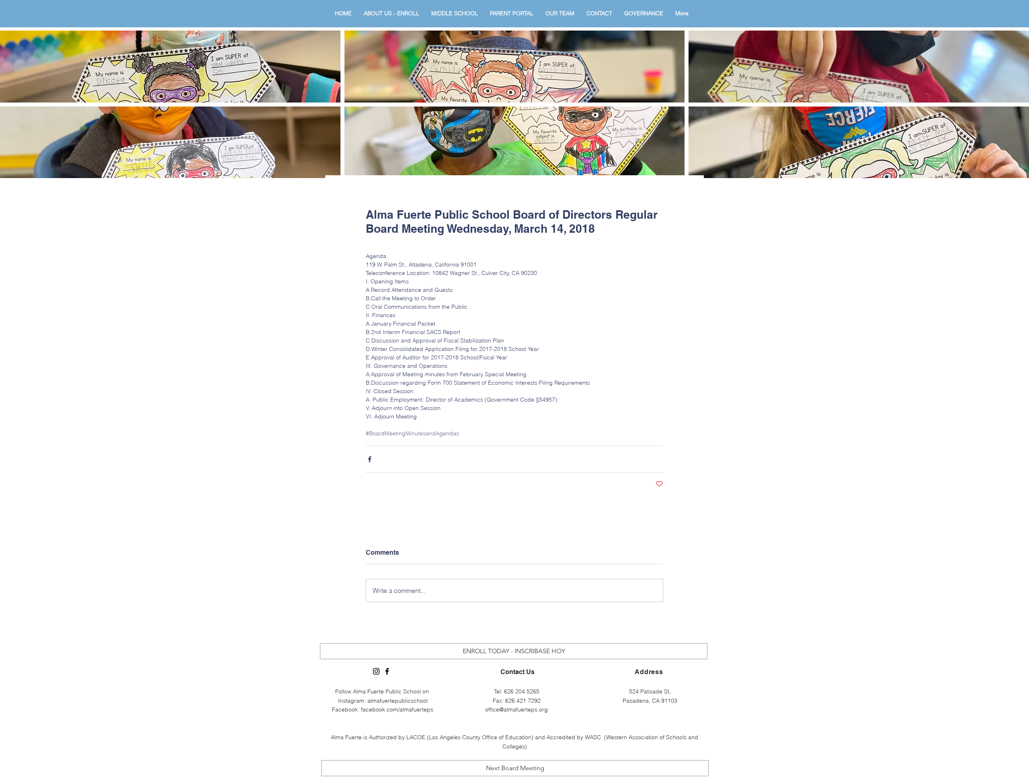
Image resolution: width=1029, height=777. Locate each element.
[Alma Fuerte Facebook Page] (387, 671)
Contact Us (517, 672)
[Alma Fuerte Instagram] (376, 671)
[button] (170, 67)
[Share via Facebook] (369, 459)
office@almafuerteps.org (516, 709)
